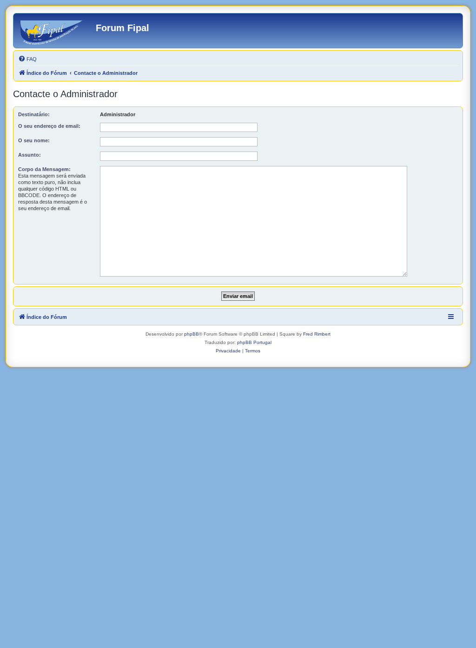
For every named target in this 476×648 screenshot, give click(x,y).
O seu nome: (34, 140)
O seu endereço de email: (49, 126)
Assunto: (29, 155)
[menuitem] (27, 59)
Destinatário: (34, 114)
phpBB (191, 334)
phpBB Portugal (254, 342)
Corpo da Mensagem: (44, 169)
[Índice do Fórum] (56, 31)
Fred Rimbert (317, 334)
